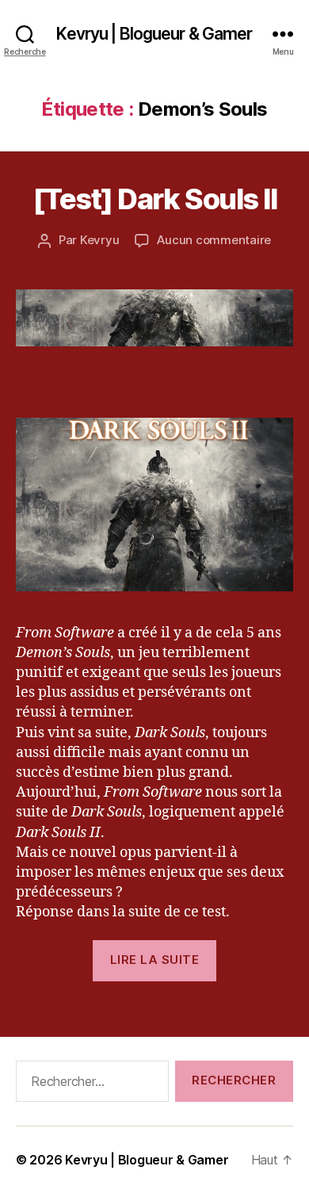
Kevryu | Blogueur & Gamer (154, 33)
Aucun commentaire (214, 239)
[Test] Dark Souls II (154, 199)
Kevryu (99, 239)
